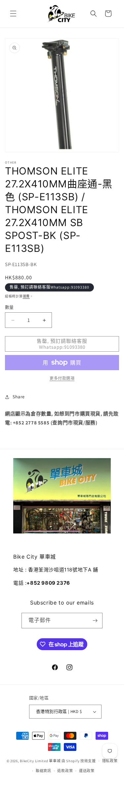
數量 (9, 307)
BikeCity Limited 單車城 (40, 761)
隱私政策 (110, 761)
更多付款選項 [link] (62, 378)
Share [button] (19, 397)
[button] (13, 13)
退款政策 (65, 770)
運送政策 (87, 770)
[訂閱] (95, 620)
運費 (26, 296)
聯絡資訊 (43, 770)
